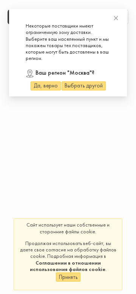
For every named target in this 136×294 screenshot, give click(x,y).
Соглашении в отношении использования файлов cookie (67, 266)
